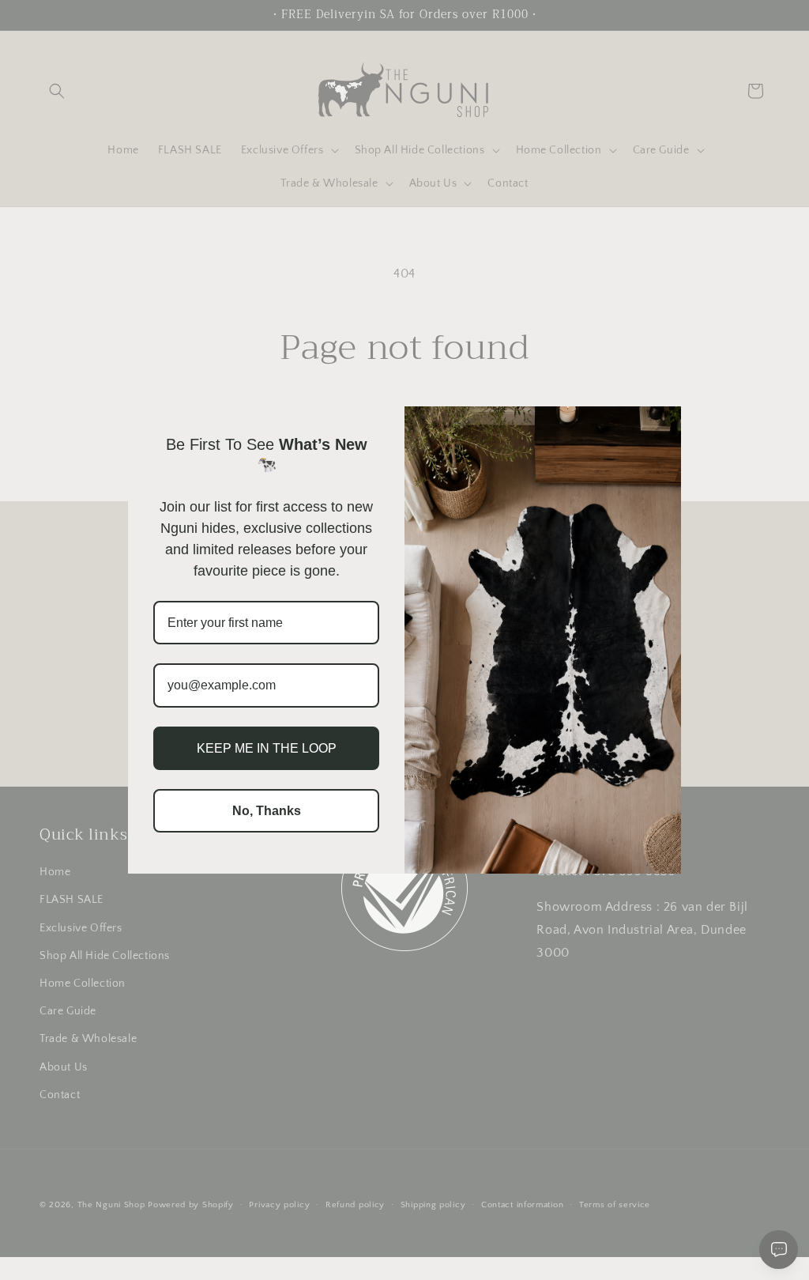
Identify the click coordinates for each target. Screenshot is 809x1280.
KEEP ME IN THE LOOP (267, 748)
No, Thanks (266, 810)
